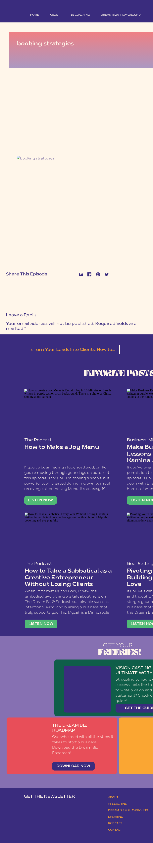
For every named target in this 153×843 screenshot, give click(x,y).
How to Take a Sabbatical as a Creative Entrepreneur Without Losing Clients (68, 577)
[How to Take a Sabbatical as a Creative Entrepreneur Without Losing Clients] (69, 536)
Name (11, 386)
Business (136, 440)
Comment (14, 336)
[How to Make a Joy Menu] (68, 412)
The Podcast (37, 440)
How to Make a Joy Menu (61, 447)
